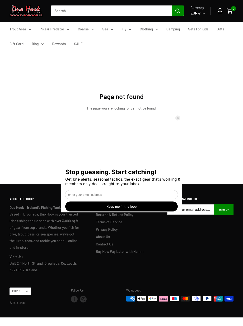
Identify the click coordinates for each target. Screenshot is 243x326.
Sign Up (224, 209)
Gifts (220, 29)
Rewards (59, 44)
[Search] (178, 10)
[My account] (220, 10)
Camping (173, 29)
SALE (78, 44)
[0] (230, 11)
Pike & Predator (52, 29)
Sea (105, 29)
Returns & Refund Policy (114, 214)
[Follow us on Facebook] (74, 299)
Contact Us (104, 244)
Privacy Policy (107, 229)
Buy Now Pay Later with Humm (119, 251)
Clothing (146, 29)
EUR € (16, 291)
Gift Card (16, 44)
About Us (103, 237)
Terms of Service (109, 222)
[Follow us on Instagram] (83, 299)
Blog (35, 44)
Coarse (83, 29)
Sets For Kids (198, 29)
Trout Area (17, 29)
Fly (124, 29)
